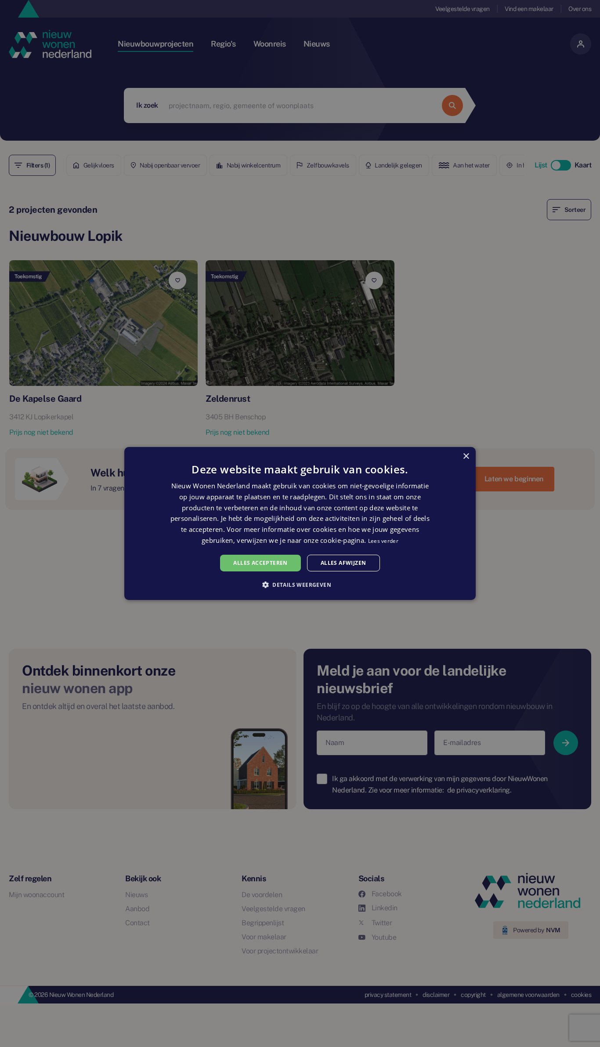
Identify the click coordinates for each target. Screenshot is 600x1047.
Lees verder (383, 541)
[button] (300, 584)
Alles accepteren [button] (260, 563)
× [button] (466, 456)
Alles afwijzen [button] (343, 563)
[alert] (300, 523)
